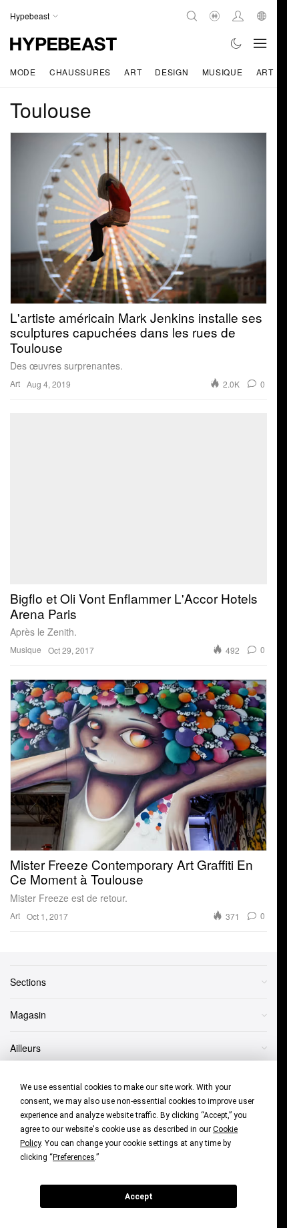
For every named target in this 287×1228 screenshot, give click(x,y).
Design (171, 71)
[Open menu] (260, 43)
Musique (222, 71)
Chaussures (80, 71)
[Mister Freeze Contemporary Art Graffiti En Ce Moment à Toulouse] (138, 764)
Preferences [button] (74, 1157)
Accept (139, 1196)
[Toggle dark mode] (237, 43)
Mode (23, 71)
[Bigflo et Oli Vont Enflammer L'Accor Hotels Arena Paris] (138, 498)
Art (132, 71)
